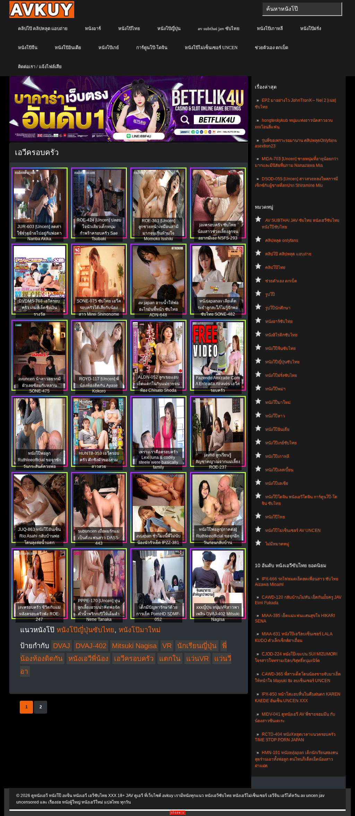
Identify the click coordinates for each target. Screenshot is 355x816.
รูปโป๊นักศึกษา (278, 308)
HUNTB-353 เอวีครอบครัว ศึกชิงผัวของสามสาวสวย (99, 460)
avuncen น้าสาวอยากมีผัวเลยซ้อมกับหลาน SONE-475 (39, 385)
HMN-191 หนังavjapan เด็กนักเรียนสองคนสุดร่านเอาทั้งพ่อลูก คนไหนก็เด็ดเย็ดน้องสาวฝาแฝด (296, 759)
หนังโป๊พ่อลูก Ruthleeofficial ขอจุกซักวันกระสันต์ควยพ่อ (39, 460)
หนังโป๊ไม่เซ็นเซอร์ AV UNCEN (293, 530)
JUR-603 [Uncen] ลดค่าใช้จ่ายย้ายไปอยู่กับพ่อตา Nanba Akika (39, 232)
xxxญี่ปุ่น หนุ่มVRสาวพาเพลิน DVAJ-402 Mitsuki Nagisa (218, 613)
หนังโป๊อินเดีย (68, 47)
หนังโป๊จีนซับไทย (280, 348)
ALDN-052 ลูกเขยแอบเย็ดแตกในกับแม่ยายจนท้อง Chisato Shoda (158, 384)
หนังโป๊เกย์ (108, 47)
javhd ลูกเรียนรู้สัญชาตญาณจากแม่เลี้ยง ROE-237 (218, 461)
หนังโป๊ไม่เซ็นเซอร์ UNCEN (211, 47)
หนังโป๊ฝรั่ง (310, 28)
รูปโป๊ (270, 294)
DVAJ (61, 646)
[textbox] (302, 9)
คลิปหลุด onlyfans (281, 240)
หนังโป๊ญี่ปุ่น (169, 28)
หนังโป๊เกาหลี (270, 28)
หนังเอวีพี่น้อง (88, 658)
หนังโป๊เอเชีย (276, 483)
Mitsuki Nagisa (134, 646)
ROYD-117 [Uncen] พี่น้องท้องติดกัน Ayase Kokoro (99, 385)
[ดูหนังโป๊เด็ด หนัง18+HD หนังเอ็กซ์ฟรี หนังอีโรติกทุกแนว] (41, 16)
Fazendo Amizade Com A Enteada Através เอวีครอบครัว (218, 384)
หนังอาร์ (93, 28)
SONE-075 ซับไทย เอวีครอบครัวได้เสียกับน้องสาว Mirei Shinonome (99, 308)
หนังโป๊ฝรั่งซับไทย (281, 375)
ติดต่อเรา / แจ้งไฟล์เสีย (40, 66)
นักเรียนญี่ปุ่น (197, 646)
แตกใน (170, 658)
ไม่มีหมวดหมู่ (277, 544)
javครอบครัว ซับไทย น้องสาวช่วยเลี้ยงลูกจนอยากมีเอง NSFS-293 (218, 232)
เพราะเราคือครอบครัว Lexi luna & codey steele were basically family (158, 460)
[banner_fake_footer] (177, 813)
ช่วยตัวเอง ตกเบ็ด (271, 47)
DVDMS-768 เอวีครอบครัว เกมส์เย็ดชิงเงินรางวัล (39, 308)
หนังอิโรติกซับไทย (281, 335)
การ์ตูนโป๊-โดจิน (151, 47)
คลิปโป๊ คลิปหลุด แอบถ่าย (43, 28)
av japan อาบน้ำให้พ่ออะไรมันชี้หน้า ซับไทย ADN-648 (158, 308)
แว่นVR (197, 658)
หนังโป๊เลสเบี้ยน (279, 470)
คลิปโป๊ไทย (275, 267)
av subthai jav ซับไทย (219, 28)
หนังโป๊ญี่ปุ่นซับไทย (282, 362)
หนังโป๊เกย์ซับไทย (281, 443)
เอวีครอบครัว (134, 658)
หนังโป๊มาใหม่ (278, 402)
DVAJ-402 (91, 646)
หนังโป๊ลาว (275, 416)
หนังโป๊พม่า (275, 389)
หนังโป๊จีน (27, 47)
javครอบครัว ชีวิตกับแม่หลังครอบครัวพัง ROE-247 (39, 613)
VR (167, 646)
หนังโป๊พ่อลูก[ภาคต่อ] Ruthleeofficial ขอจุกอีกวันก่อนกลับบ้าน (217, 536)
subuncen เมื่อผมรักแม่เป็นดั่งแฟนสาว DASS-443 (99, 537)
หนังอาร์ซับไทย (279, 321)
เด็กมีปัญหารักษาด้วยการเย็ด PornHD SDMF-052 (158, 613)
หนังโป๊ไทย (129, 28)
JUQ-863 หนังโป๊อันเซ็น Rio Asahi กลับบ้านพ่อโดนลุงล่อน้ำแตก (39, 536)
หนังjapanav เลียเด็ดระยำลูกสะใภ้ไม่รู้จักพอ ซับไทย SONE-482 (218, 308)
